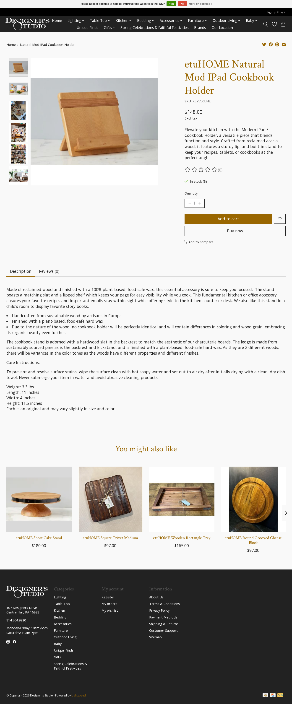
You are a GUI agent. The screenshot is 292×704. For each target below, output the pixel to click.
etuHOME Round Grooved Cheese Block (253, 540)
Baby (58, 643)
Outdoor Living (65, 637)
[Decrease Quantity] (190, 203)
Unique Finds (87, 27)
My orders (109, 603)
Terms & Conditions (164, 603)
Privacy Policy (159, 610)
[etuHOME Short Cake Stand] (39, 499)
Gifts (57, 657)
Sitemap (155, 637)
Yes (171, 3)
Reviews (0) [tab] (49, 271)
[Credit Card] (273, 695)
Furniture (61, 630)
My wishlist (110, 610)
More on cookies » (200, 3)
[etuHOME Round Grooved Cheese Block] (253, 499)
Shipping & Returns (163, 623)
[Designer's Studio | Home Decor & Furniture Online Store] (27, 24)
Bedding (60, 617)
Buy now (235, 231)
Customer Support (163, 630)
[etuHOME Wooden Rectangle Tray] (181, 499)
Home (57, 20)
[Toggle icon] (265, 24)
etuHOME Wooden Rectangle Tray (181, 537)
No (182, 3)
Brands (200, 27)
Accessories (63, 623)
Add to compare (201, 242)
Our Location (222, 27)
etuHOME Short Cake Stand (39, 537)
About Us (156, 597)
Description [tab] (20, 271)
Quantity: (191, 193)
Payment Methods (163, 617)
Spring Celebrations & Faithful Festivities (154, 27)
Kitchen (59, 610)
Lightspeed (78, 695)
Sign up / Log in (276, 12)
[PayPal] (280, 695)
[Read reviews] (201, 170)
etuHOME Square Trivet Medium (110, 537)
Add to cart (228, 218)
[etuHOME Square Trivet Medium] (110, 499)
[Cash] (265, 695)
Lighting (60, 597)
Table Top (62, 603)
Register (108, 597)
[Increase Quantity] (199, 203)
